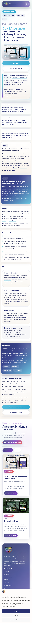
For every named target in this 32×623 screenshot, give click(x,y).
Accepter (16, 611)
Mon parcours (8, 577)
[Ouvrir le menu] (27, 4)
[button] (29, 592)
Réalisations (7, 450)
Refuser (16, 615)
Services (6, 571)
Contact (6, 582)
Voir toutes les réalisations (12, 442)
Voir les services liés (16, 68)
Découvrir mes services (16, 407)
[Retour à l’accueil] (8, 549)
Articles (17, 450)
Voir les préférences (16, 620)
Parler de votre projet (16, 412)
